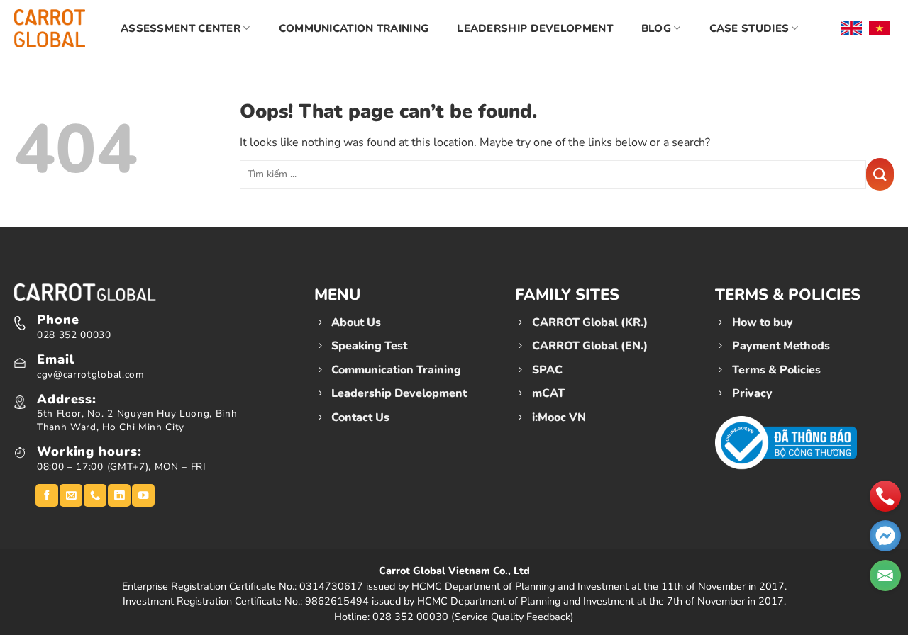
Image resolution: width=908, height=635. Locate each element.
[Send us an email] (71, 495)
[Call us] (95, 495)
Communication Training (354, 28)
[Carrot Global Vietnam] (49, 28)
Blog (656, 28)
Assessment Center (180, 28)
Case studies (749, 28)
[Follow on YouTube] (143, 495)
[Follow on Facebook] (46, 495)
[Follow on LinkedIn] (119, 495)
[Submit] (880, 174)
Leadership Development (535, 28)
